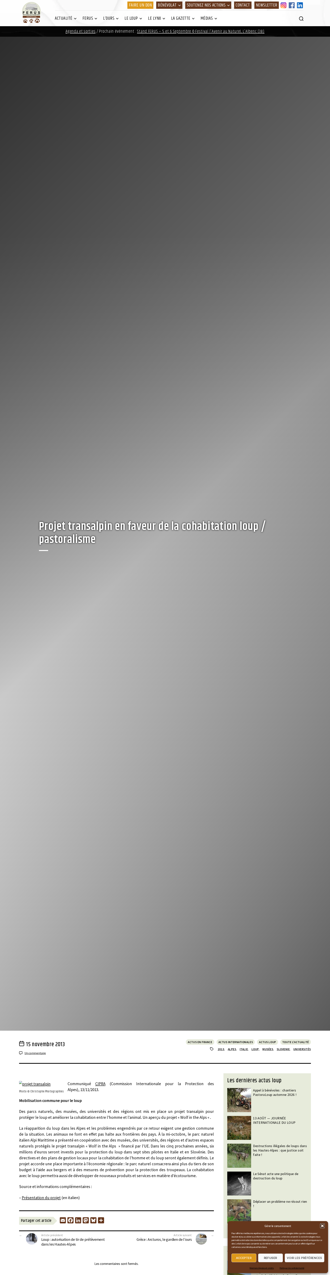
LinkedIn (300, 5)
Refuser (270, 1258)
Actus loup (267, 1042)
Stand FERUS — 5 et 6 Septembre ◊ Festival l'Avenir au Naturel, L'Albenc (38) (200, 31)
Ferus (87, 18)
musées (267, 1049)
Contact (243, 5)
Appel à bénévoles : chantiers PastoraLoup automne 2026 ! (275, 1092)
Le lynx (154, 18)
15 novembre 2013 (45, 1044)
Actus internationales (235, 1042)
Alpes (232, 1049)
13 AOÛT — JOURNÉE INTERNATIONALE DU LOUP (274, 1120)
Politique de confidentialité (292, 1268)
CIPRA (100, 1083)
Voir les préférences (304, 1258)
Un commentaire (35, 1053)
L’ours (108, 18)
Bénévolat (167, 5)
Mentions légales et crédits (262, 1268)
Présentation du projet (41, 1197)
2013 (221, 1049)
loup (255, 1049)
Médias (207, 18)
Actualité (63, 18)
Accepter (244, 1258)
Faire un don (140, 5)
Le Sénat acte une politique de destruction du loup (275, 1176)
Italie (244, 1049)
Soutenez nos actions (206, 5)
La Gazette (180, 18)
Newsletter (266, 5)
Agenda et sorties (80, 31)
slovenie (283, 1049)
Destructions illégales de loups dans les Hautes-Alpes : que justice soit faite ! (280, 1150)
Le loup (131, 18)
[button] (322, 1226)
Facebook (292, 5)
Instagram (284, 5)
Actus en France (200, 1042)
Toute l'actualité (295, 1042)
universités (302, 1049)
